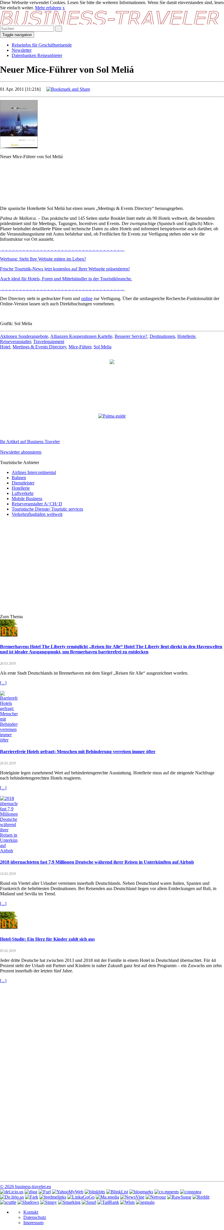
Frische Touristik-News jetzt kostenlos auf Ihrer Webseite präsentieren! (65, 268)
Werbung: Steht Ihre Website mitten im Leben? (43, 258)
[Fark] (31, 1197)
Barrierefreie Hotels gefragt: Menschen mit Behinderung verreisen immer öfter (77, 751)
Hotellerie (186, 336)
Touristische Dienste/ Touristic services (47, 509)
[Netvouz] (156, 1197)
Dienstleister (23, 482)
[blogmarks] (141, 1191)
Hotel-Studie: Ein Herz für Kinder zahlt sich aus (47, 939)
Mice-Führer (80, 346)
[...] (3, 682)
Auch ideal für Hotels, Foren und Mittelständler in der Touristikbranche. (66, 278)
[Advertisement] (112, 177)
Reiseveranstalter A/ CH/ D (37, 503)
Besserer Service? (131, 336)
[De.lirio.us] (12, 1197)
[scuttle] (8, 1202)
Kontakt (30, 1212)
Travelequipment (48, 341)
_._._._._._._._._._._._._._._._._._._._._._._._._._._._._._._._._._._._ (62, 249)
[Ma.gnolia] (107, 1197)
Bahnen (19, 477)
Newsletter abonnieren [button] (20, 452)
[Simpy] (48, 1202)
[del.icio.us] (11, 1191)
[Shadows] (28, 1202)
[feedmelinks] (52, 1197)
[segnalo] (145, 1202)
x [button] (63, 7)
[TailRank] (108, 1202)
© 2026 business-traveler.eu (25, 1186)
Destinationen (162, 336)
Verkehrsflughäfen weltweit (37, 514)
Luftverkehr (23, 493)
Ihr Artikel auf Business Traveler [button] (30, 441)
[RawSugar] (179, 1197)
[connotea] (190, 1191)
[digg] (30, 1191)
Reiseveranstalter (15, 341)
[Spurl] (89, 1202)
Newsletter (22, 50)
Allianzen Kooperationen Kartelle (81, 336)
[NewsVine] (132, 1197)
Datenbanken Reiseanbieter (37, 55)
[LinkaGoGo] (80, 1197)
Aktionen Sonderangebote (24, 336)
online (86, 298)
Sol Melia (102, 346)
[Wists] (127, 1202)
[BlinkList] (117, 1191)
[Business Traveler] (110, 22)
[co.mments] (166, 1191)
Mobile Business (27, 498)
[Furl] (44, 1191)
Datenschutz (34, 1217)
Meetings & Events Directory (39, 346)
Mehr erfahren (48, 7)
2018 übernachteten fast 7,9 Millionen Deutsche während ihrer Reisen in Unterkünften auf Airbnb (97, 862)
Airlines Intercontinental (34, 472)
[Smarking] (69, 1202)
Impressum (33, 1222)
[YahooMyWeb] (67, 1191)
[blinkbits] (95, 1191)
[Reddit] (200, 1197)
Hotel (5, 346)
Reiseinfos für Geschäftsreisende (42, 44)
